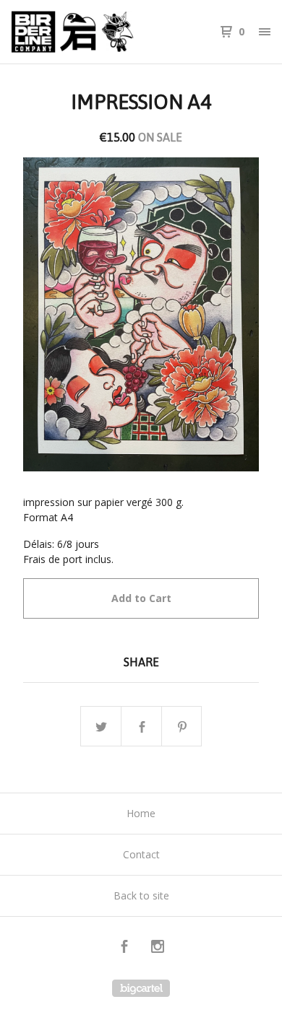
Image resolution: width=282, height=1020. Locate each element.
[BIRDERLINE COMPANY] (76, 32)
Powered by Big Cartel (141, 988)
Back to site (141, 895)
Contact (141, 854)
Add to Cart (141, 598)
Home (141, 813)
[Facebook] (124, 948)
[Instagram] (157, 948)
